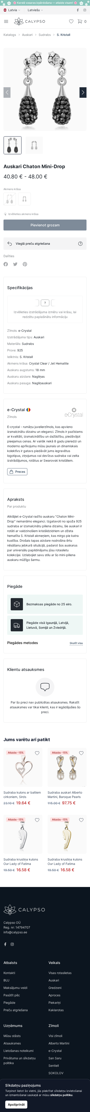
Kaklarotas (56, 1010)
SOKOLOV (55, 1073)
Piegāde (9, 1002)
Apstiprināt (16, 1104)
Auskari (27, 35)
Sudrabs (45, 35)
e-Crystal (55, 1051)
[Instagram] (85, 10)
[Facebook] (78, 10)
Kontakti (9, 973)
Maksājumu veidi (15, 988)
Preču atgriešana (15, 1010)
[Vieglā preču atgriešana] (80, 243)
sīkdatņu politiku (61, 1095)
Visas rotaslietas (59, 973)
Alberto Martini (58, 1043)
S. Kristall (63, 35)
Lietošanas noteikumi (18, 1051)
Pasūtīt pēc (11, 995)
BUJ (6, 980)
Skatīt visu (76, 643)
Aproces (54, 995)
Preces (20, 471)
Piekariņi (54, 1002)
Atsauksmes (12, 1043)
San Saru (54, 1058)
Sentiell (53, 1065)
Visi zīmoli (55, 1036)
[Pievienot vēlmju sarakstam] (37, 753)
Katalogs (9, 35)
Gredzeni (54, 988)
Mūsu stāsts (12, 1036)
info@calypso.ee (15, 932)
